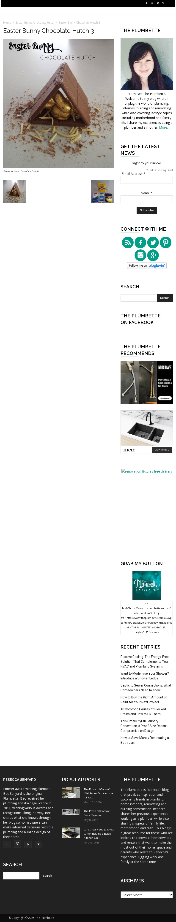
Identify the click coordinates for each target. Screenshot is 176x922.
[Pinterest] (157, 3)
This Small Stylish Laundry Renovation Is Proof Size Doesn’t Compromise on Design (144, 726)
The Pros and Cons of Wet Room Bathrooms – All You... (98, 793)
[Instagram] (152, 3)
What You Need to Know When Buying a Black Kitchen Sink (99, 833)
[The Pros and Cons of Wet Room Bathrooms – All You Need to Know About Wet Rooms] (71, 792)
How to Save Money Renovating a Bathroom (145, 740)
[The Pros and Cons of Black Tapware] (71, 812)
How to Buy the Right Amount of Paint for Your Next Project (144, 699)
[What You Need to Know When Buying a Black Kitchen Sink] (71, 832)
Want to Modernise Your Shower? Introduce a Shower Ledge (145, 676)
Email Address (133, 173)
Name (147, 193)
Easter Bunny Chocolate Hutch (35, 22)
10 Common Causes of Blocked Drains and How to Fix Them (143, 711)
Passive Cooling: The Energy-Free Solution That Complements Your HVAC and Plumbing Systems (145, 661)
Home (7, 22)
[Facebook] (146, 3)
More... (164, 127)
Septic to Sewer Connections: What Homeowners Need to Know (146, 688)
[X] (163, 3)
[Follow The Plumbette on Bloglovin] (147, 267)
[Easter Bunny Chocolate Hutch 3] (58, 167)
